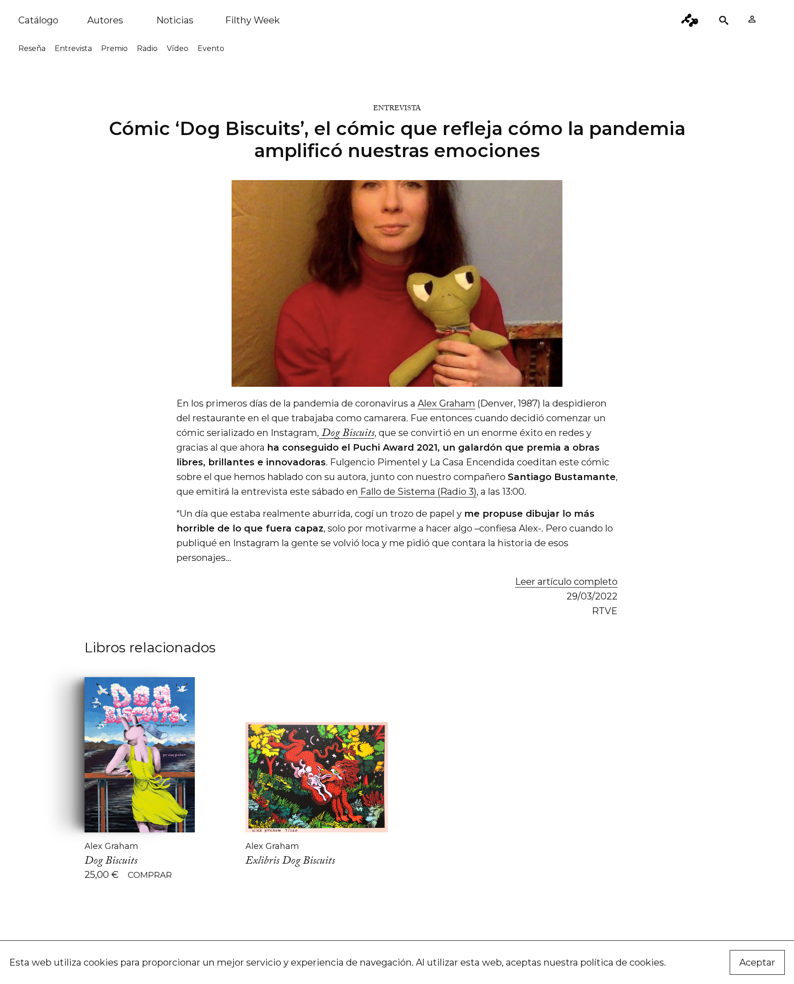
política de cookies (622, 962)
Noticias (174, 20)
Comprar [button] (150, 875)
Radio (147, 48)
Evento (211, 48)
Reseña (31, 48)
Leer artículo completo (566, 581)
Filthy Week (252, 20)
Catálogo (38, 20)
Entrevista (73, 48)
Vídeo (177, 48)
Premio (114, 48)
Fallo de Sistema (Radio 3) (417, 491)
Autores (105, 20)
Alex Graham (446, 403)
